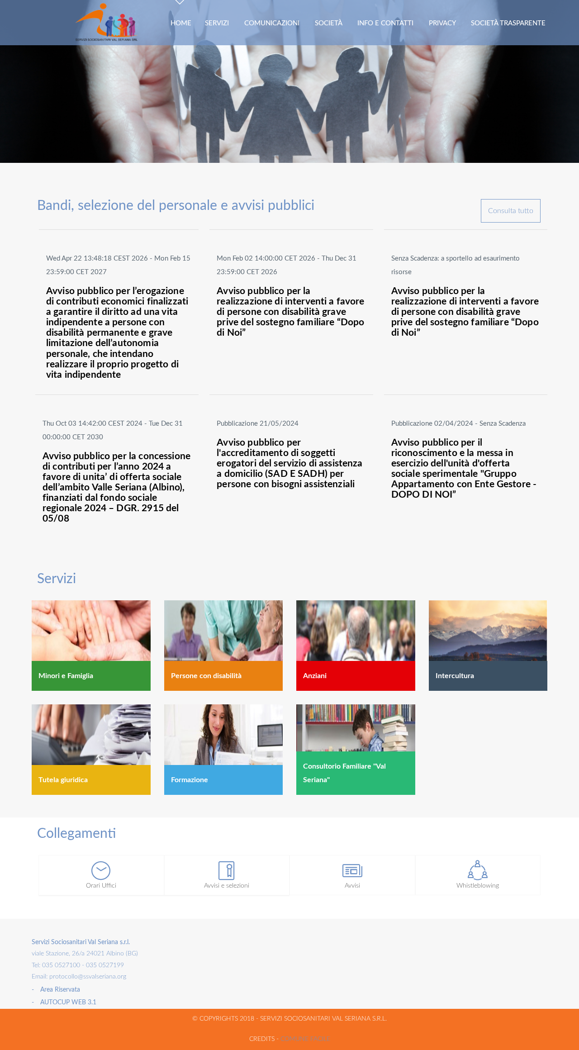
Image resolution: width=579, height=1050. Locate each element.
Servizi (218, 23)
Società (329, 23)
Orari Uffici (101, 886)
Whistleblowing (477, 886)
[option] (289, 81)
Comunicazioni (272, 23)
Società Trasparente (509, 23)
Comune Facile (305, 1039)
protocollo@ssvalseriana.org (86, 977)
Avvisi (352, 886)
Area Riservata (60, 990)
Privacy (443, 23)
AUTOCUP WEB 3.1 (68, 1002)
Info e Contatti (386, 23)
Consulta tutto (510, 210)
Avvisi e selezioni (226, 886)
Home (181, 23)
